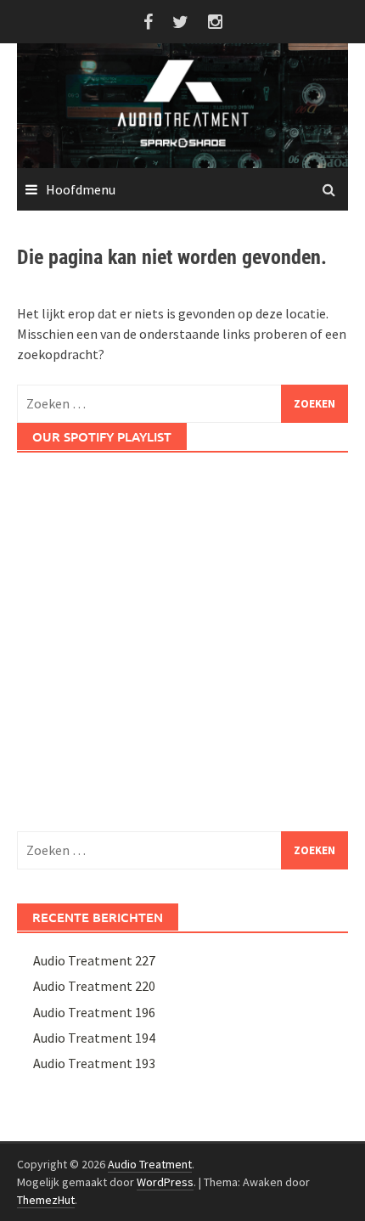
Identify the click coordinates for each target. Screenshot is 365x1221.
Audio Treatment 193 (94, 1063)
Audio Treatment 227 (94, 960)
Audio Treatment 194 (94, 1037)
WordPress (165, 1182)
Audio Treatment (150, 1164)
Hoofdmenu (80, 189)
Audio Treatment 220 (94, 985)
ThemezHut (46, 1199)
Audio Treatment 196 (94, 1012)
